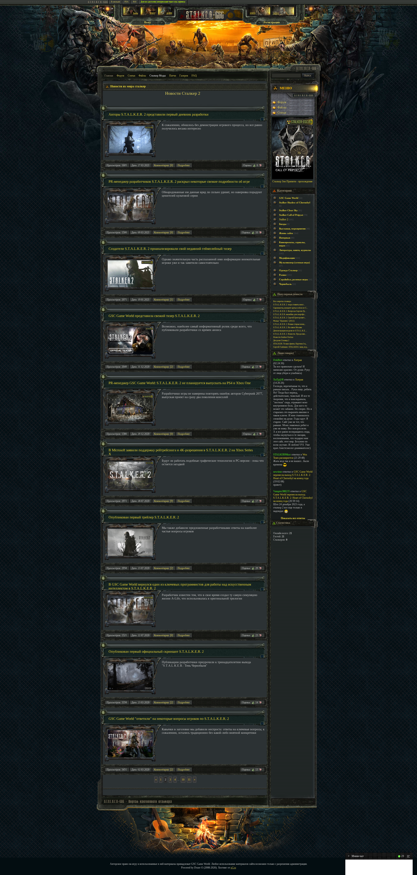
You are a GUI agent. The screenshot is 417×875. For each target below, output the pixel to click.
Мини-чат (356, 856)
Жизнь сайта (286, 233)
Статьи (131, 75)
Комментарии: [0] (163, 165)
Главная (108, 75)
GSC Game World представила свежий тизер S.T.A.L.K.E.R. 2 (154, 316)
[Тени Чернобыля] (148, 14)
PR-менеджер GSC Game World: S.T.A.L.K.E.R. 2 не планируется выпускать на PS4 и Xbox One (180, 383)
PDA (126, 2)
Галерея (183, 75)
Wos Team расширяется (290, 456)
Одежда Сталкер (288, 270)
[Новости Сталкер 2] (283, 14)
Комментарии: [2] (163, 366)
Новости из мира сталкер (128, 86)
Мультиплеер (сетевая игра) (294, 262)
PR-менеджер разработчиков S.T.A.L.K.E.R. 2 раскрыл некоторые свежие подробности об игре (179, 181)
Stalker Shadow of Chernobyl (294, 202)
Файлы (142, 75)
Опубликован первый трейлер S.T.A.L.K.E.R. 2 (144, 517)
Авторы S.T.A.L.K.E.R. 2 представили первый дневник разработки (158, 114)
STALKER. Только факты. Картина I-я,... (290, 344)
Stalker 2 (283, 219)
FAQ (194, 75)
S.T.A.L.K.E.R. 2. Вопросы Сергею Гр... (289, 311)
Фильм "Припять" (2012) (284, 321)
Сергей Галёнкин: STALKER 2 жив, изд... (290, 347)
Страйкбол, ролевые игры (293, 279)
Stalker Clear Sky (288, 210)
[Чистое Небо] (166, 14)
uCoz (233, 867)
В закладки (115, 2)
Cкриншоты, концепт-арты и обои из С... (290, 308)
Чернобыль (285, 284)
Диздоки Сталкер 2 (281, 340)
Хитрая (298, 360)
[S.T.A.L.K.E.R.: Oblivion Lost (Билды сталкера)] (131, 14)
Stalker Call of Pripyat (291, 215)
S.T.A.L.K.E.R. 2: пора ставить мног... (289, 305)
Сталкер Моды (157, 75)
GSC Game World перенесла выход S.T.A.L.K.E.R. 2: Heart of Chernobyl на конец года (293, 475)
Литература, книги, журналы (295, 250)
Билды (282, 224)
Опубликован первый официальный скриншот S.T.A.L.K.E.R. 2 (156, 651)
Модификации (287, 258)
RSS (134, 2)
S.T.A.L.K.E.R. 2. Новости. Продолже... (289, 334)
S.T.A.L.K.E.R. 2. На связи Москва (287, 327)
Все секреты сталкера (282, 301)
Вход (147, 22)
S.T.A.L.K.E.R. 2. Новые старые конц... (289, 324)
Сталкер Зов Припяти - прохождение (292, 181)
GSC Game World (288, 198)
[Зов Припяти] (259, 14)
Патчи (172, 75)
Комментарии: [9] (163, 501)
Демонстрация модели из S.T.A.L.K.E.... (290, 331)
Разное (282, 275)
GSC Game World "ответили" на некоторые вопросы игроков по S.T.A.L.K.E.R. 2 (169, 719)
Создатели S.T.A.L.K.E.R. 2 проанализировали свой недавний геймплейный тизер (170, 249)
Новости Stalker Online (283, 337)
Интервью (284, 238)
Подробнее (184, 165)
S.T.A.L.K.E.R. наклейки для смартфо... (289, 314)
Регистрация (272, 22)
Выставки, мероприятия (292, 228)
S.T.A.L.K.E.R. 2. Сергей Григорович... (289, 318)
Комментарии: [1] (163, 299)
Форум (120, 75)
